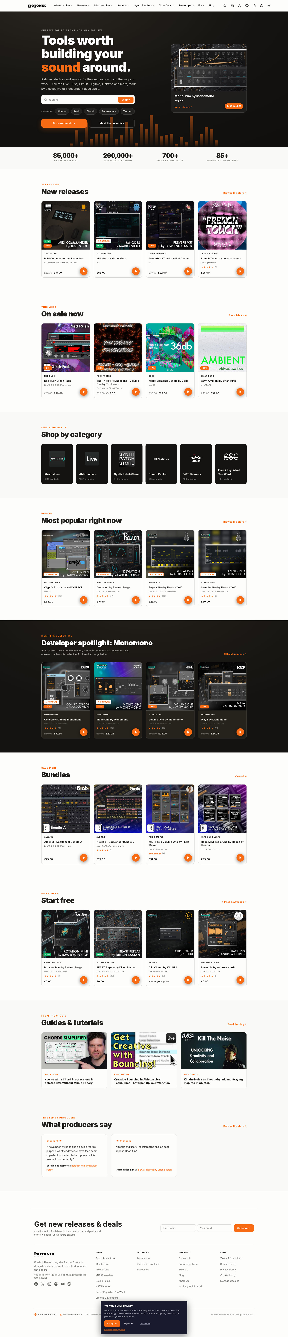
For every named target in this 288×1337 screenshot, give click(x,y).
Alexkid (48, 837)
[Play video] (84, 271)
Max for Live (103, 1264)
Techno (127, 111)
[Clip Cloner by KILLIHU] (170, 934)
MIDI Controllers (104, 1275)
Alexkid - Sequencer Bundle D (115, 841)
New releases (64, 191)
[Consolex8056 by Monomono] (66, 686)
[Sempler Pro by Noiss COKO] (222, 554)
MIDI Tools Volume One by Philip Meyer (169, 843)
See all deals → (238, 315)
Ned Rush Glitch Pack (57, 380)
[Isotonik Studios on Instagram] (49, 1284)
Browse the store (64, 123)
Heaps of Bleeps (211, 837)
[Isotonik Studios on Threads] (56, 1284)
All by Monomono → (235, 654)
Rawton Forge (105, 582)
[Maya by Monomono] (222, 686)
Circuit (90, 111)
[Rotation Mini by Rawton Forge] (66, 934)
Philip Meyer (156, 837)
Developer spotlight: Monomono (96, 642)
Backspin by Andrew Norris (218, 967)
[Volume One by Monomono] (170, 686)
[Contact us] (232, 5)
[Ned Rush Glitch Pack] (66, 347)
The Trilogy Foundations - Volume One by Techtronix (117, 382)
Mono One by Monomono (112, 719)
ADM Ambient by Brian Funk (218, 380)
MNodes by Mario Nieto (111, 258)
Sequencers (109, 111)
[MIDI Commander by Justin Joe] (66, 225)
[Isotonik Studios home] (37, 5)
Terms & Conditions (231, 1258)
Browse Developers (107, 1297)
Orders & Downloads (148, 1264)
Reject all (128, 1323)
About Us (184, 1280)
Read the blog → (237, 1024)
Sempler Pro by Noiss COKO (218, 587)
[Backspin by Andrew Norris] (222, 934)
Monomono (51, 714)
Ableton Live (103, 1269)
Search (126, 99)
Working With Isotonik (191, 1286)
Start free (57, 900)
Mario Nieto (103, 254)
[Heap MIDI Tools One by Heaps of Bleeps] (222, 809)
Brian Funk (207, 376)
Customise (145, 1323)
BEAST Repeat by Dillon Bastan (116, 967)
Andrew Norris (210, 962)
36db (151, 376)
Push (77, 111)
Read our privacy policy (114, 1329)
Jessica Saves (209, 254)
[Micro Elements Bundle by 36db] (170, 347)
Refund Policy (228, 1264)
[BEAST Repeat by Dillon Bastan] (118, 934)
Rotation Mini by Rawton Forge (63, 967)
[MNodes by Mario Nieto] (118, 225)
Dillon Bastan (105, 962)
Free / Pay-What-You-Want (110, 1292)
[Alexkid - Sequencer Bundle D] (118, 809)
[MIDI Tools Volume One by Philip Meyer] (170, 809)
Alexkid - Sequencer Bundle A (63, 841)
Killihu (153, 962)
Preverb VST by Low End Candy (169, 258)
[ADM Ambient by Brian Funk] (222, 347)
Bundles (55, 774)
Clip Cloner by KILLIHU (163, 967)
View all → (241, 776)
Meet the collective (112, 123)
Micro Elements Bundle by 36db (168, 380)
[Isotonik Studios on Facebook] (36, 1284)
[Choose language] (261, 5)
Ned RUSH (49, 376)
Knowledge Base (188, 1264)
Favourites (143, 1269)
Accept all (112, 1323)
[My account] (239, 5)
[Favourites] (247, 5)
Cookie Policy (228, 1275)
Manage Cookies (229, 1280)
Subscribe (243, 1228)
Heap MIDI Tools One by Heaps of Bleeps (222, 843)
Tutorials (183, 1269)
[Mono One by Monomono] (118, 686)
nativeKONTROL (53, 582)
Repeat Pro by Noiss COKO (165, 587)
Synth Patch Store (106, 1258)
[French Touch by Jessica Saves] (222, 225)
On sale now (62, 313)
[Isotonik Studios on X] (42, 1284)
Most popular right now (81, 520)
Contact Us (185, 1258)
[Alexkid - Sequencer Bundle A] (66, 809)
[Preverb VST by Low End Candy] (170, 225)
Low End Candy (158, 254)
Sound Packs (103, 1280)
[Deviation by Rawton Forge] (118, 554)
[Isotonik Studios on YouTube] (62, 1284)
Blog (181, 1275)
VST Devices (103, 1286)
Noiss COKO (155, 582)
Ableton (62, 111)
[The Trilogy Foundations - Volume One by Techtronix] (118, 347)
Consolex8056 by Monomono (63, 719)
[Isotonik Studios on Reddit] (69, 1284)
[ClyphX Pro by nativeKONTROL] (66, 554)
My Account (143, 1258)
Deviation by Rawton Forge (113, 587)
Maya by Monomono (214, 719)
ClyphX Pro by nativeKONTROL (63, 587)
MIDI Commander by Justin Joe (63, 258)
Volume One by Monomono (166, 719)
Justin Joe (50, 254)
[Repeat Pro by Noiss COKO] (170, 554)
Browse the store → (235, 193)
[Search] (225, 5)
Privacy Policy (228, 1269)
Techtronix (103, 376)
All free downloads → (234, 901)
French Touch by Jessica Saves (221, 258)
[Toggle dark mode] (269, 5)
